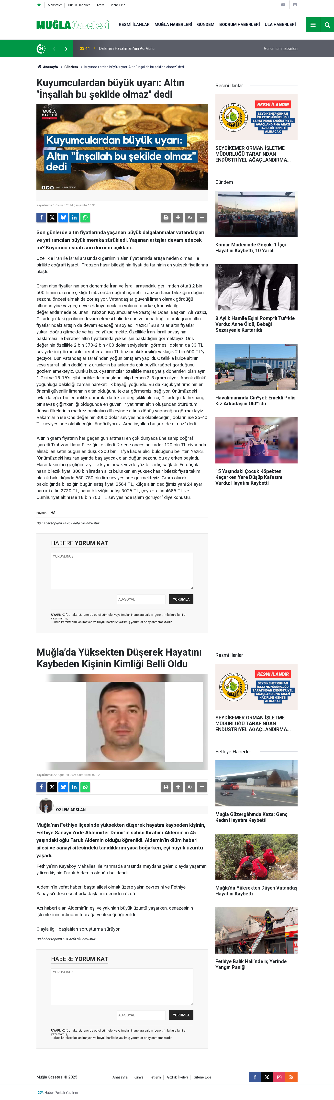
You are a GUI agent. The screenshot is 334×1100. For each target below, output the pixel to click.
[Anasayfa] (39, 5)
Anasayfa (50, 67)
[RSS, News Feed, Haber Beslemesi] (291, 1077)
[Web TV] (283, 4)
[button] (178, 217)
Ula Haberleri (280, 24)
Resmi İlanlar (134, 24)
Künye (139, 1077)
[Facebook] (41, 217)
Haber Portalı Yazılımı (61, 1093)
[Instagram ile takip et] (279, 1077)
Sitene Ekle (117, 5)
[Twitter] (52, 217)
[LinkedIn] (74, 217)
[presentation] (54, 49)
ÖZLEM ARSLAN (71, 809)
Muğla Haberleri (173, 24)
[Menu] (313, 25)
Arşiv (100, 5)
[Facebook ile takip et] (255, 1077)
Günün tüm (281, 48)
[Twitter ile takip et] (267, 1077)
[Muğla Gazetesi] (72, 24)
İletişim (155, 1077)
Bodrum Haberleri (239, 24)
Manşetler (55, 5)
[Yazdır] (166, 217)
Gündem (205, 24)
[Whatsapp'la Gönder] (85, 217)
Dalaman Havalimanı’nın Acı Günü (127, 48)
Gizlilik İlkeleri (177, 1077)
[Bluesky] (63, 217)
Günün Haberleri (79, 5)
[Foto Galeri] (295, 4)
